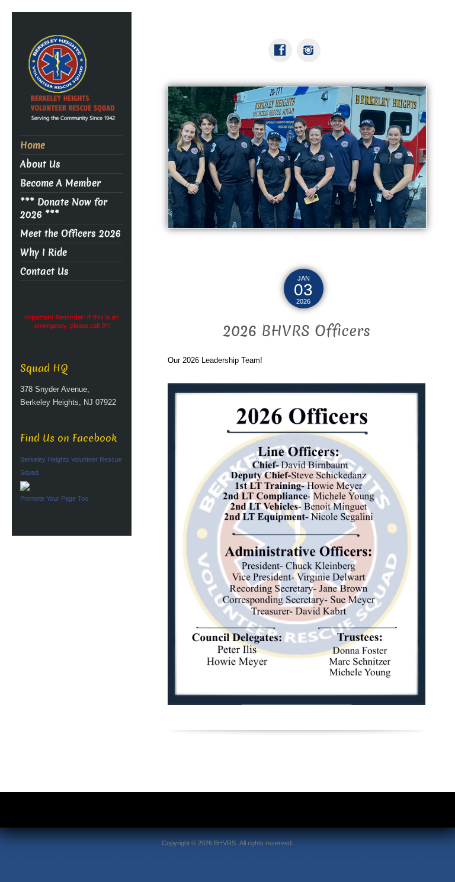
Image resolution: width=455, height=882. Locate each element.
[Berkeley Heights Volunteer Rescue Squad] (71, 80)
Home (32, 145)
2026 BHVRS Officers (296, 331)
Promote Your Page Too (54, 498)
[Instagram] (311, 41)
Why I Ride (43, 252)
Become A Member (60, 183)
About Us (40, 164)
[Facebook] (282, 41)
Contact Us (44, 271)
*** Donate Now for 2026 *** (63, 208)
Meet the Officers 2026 (70, 233)
